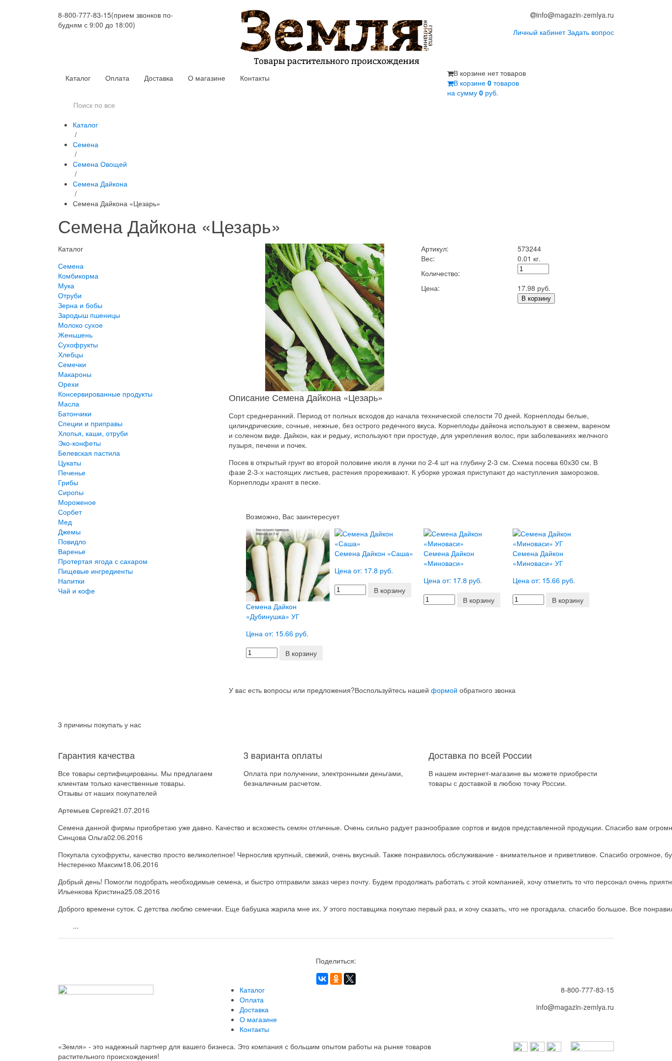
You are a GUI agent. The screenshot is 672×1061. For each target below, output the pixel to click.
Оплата (117, 78)
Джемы (69, 531)
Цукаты (69, 463)
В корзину (536, 298)
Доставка (158, 78)
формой (444, 690)
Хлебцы (70, 354)
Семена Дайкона (100, 183)
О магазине (206, 78)
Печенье (72, 472)
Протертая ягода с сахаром (103, 561)
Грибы (68, 482)
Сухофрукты (78, 344)
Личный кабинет (539, 32)
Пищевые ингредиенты (95, 571)
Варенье (72, 551)
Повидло (72, 541)
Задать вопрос (590, 32)
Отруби (70, 295)
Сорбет (70, 512)
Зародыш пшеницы (89, 315)
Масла (68, 403)
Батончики (75, 413)
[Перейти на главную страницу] (336, 39)
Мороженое (77, 502)
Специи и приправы (90, 423)
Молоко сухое (80, 325)
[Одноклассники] (336, 979)
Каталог (78, 78)
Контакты (255, 78)
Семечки (72, 364)
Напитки (71, 581)
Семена (85, 144)
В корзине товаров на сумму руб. (483, 87)
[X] (350, 979)
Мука (66, 285)
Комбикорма (78, 276)
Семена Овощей (100, 164)
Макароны (75, 374)
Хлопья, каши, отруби (93, 433)
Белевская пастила (89, 453)
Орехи (68, 384)
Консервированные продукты (105, 394)
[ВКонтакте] (322, 979)
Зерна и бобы (80, 305)
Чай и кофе (76, 590)
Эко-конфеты (79, 443)
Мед (65, 522)
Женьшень (75, 335)
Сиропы (71, 492)
